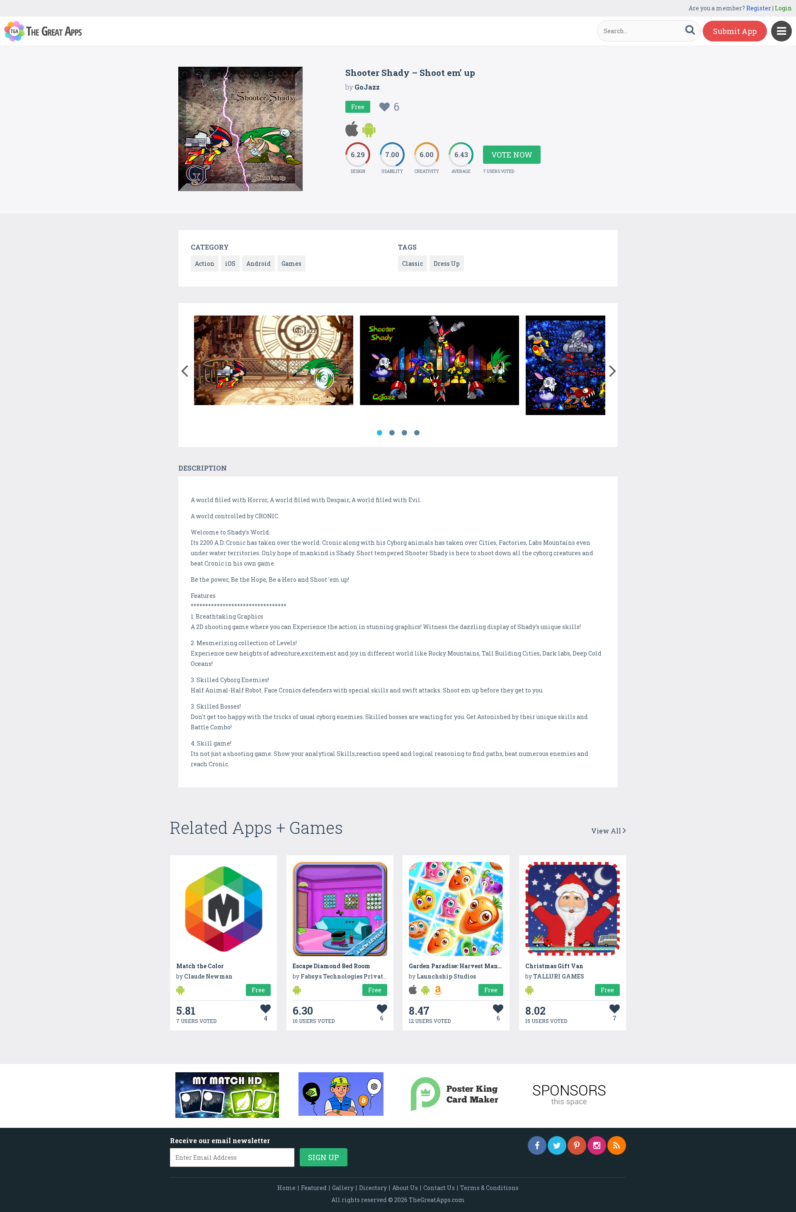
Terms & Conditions (489, 1188)
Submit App (735, 31)
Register (758, 8)
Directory (373, 1188)
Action (204, 263)
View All (607, 830)
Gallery (343, 1188)
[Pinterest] (577, 1145)
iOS (230, 263)
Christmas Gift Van (554, 966)
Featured (314, 1188)
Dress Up (447, 263)
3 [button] (404, 433)
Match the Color (200, 966)
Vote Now (511, 155)
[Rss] (616, 1145)
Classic (412, 263)
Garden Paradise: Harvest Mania (456, 966)
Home (286, 1188)
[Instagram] (596, 1145)
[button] (184, 369)
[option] (274, 362)
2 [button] (392, 433)
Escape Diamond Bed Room (331, 966)
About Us (405, 1188)
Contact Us (439, 1188)
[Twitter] (557, 1145)
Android (258, 263)
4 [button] (417, 433)
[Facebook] (537, 1145)
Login (783, 8)
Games (291, 263)
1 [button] (379, 433)
